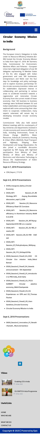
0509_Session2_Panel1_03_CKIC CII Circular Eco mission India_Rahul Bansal (21, 259)
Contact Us (6, 425)
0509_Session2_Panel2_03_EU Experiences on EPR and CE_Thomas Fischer (21, 294)
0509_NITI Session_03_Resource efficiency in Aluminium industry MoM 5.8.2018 (21, 213)
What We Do (6, 422)
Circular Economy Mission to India (19, 308)
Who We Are (6, 415)
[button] (36, 29)
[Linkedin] (20, 364)
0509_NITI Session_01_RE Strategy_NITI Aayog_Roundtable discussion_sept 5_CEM (21, 196)
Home (3, 412)
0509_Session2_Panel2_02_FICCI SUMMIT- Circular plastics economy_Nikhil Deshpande (21, 284)
